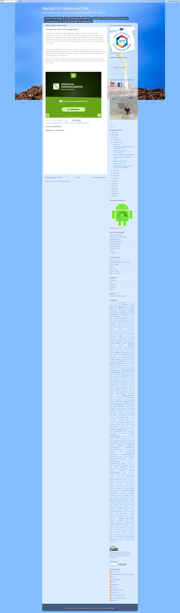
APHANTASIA (119, 330)
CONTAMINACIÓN (115, 372)
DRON (121, 392)
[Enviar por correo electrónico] (73, 120)
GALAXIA (123, 422)
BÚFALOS (112, 348)
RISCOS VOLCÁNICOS (116, 506)
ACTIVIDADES (114, 314)
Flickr (111, 282)
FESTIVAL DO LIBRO (128, 415)
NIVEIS (126, 468)
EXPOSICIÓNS (113, 415)
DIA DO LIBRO (128, 384)
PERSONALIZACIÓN (130, 483)
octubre (115, 144)
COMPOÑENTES (114, 368)
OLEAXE (118, 476)
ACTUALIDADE (115, 316)
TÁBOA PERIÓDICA (130, 516)
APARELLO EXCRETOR (123, 327)
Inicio (78, 177)
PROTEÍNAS (131, 493)
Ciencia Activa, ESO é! (116, 235)
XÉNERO (126, 538)
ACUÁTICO (124, 316)
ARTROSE (125, 332)
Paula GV (114, 587)
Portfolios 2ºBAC (86, 21)
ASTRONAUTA (121, 334)
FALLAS (119, 415)
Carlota (114, 577)
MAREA (111, 442)
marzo (115, 173)
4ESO (111, 309)
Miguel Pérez (115, 584)
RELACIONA (125, 499)
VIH (114, 536)
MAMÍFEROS (124, 440)
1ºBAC (125, 305)
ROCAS (133, 506)
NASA (116, 467)
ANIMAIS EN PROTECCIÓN (126, 323)
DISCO (117, 391)
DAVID (111, 377)
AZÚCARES (66, 123)
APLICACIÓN (126, 330)
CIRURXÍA (126, 365)
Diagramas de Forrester (120, 161)
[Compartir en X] (76, 120)
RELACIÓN (119, 499)
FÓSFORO (126, 419)
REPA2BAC (132, 499)
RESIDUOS (119, 502)
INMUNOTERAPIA (122, 433)
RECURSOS (113, 499)
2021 (113, 135)
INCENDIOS (128, 429)
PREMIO (122, 490)
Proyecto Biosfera (115, 246)
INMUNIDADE (113, 433)
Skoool (112, 250)
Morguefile (113, 287)
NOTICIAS (122, 470)
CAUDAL (132, 357)
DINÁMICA (124, 390)
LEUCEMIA (112, 438)
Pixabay (112, 289)
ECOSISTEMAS (121, 393)
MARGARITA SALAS (125, 442)
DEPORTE (116, 377)
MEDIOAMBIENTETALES (116, 449)
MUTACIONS (131, 465)
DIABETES (117, 390)
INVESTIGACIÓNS (115, 436)
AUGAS (127, 336)
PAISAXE (122, 477)
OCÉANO (112, 476)
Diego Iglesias (116, 579)
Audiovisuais (86, 18)
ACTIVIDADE (122, 311)
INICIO (125, 431)
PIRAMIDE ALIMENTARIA (116, 485)
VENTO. (118, 533)
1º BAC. (114, 305)
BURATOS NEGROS (122, 349)
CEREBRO (122, 361)
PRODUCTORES (114, 493)
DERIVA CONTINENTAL (128, 379)
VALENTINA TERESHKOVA (121, 531)
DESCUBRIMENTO (115, 381)
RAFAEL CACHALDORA (121, 497)
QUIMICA (126, 495)
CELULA (122, 359)
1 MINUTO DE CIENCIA (115, 302)
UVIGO (133, 529)
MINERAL (112, 458)
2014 (113, 193)
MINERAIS (132, 456)
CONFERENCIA (130, 369)
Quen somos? (57, 18)
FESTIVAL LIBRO (114, 417)
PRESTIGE (123, 492)
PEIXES (111, 483)
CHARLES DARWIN (130, 361)
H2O (133, 424)
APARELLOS (113, 330)
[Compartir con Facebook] (78, 120)
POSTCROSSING (130, 488)
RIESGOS (122, 504)
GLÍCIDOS (117, 424)
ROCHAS (112, 508)
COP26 (123, 372)
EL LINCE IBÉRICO (126, 399)
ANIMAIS (127, 322)
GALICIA (128, 422)
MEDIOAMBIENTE (130, 447)
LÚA (111, 440)
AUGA (120, 336)
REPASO (112, 501)
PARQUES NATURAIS (116, 479)
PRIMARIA (132, 492)
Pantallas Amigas (115, 243)
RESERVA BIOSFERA (122, 501)
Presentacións (74, 18)
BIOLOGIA (131, 343)
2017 (113, 186)
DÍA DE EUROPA (120, 384)
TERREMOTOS (119, 524)
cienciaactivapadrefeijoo (119, 597)
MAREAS (116, 442)
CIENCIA (113, 363)
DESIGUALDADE (125, 381)
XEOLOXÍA (113, 540)
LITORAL (130, 438)
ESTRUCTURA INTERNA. (117, 412)
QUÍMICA (132, 495)
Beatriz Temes (116, 571)
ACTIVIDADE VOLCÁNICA (126, 313)
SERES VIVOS (119, 513)
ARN (116, 332)
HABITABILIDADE (114, 426)
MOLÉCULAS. (113, 460)
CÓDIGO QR (120, 367)
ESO (129, 408)
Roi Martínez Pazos (117, 590)
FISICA (122, 417)
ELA (134, 399)
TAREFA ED (113, 518)
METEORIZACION (130, 453)
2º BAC (54, 123)
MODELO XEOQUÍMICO (129, 458)
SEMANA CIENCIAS (123, 511)
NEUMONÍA (131, 467)
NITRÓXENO (120, 468)
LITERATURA (123, 438)
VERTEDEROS (113, 534)
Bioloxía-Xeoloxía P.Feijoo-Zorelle (120, 262)
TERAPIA (124, 522)
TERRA (112, 524)
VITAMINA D (113, 538)
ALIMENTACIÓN (123, 320)
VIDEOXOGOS (131, 534)
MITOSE (120, 458)
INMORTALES (131, 431)
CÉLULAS (116, 361)
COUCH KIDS (113, 374)
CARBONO (112, 357)
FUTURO (118, 422)
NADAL (111, 467)
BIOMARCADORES (114, 347)
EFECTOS (112, 399)
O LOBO (118, 474)
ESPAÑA (133, 408)
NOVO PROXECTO (128, 472)
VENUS (124, 533)
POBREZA (112, 488)
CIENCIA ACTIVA (121, 363)
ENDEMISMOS (119, 403)
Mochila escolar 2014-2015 (118, 237)
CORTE (133, 372)
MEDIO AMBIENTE (126, 445)
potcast (111, 490)
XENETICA (132, 538)
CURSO (133, 376)
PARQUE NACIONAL (129, 477)
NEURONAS (113, 468)
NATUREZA (123, 467)
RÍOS (133, 504)
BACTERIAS (126, 341)
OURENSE (112, 477)
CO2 (130, 365)
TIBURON (112, 525)
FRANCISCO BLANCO (124, 420)
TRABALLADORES (114, 527)
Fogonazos (113, 268)
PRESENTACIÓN (114, 492)
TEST (133, 524)
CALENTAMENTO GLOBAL (117, 350)
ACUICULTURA (131, 316)
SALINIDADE (122, 508)
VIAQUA (119, 534)
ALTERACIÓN (131, 320)
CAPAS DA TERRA (122, 356)
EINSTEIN (118, 399)
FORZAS (120, 419)
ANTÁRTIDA (119, 325)
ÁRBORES (112, 332)
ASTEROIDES (131, 332)
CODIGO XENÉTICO (129, 367)
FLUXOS (132, 417)
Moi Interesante (114, 239)
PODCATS (118, 488)
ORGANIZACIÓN (130, 476)
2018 (113, 183)
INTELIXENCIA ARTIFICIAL (122, 435)
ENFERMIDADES (119, 405)
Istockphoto (113, 284)
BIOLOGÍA (112, 345)
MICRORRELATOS (124, 456)
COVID (119, 374)
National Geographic (116, 241)
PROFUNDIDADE (123, 493)
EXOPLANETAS (130, 413)
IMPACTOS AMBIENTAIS (117, 429)
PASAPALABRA (119, 481)
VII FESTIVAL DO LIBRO (70, 21)
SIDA (125, 513)
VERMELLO (132, 533)
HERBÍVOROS (124, 426)
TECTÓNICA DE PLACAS (126, 520)
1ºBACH (130, 305)
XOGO (133, 540)
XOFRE (127, 540)
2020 (113, 137)
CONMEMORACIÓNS (128, 370)
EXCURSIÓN (121, 413)
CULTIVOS (112, 376)
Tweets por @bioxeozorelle (118, 296)
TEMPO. (120, 522)
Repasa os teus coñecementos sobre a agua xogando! (122, 166)
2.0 (66, 18)
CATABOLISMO (126, 357)
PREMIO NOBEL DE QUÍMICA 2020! (124, 154)
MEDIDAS (112, 445)
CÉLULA (128, 359)
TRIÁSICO (121, 527)
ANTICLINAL (126, 325)
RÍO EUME (128, 504)
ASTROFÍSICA (113, 334)
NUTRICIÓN (113, 474)
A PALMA (115, 309)
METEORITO (113, 452)
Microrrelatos (97, 18)
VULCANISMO (119, 538)
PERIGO (121, 483)
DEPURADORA (117, 379)
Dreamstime (113, 280)
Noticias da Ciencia (115, 273)
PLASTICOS (124, 486)
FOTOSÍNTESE (113, 420)
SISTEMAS (120, 515)
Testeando (113, 252)
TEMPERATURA (113, 522)
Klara (113, 582)
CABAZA (132, 348)
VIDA (122, 534)
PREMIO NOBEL (129, 490)
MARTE (133, 442)
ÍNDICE (111, 431)
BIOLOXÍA (73, 123)
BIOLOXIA (121, 345)
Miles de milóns (114, 271)
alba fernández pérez (118, 595)
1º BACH (119, 305)
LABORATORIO (126, 436)
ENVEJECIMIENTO (130, 406)
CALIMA (127, 350)
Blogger (112, 608)
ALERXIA (115, 320)
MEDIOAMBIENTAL (115, 447)
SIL (128, 513)
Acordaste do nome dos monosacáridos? (120, 151)
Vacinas (111, 531)
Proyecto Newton (115, 248)
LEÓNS (133, 436)
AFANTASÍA (116, 318)
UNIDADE (128, 529)
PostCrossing (109, 18)
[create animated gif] (124, 124)
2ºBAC (127, 307)
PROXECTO (113, 495)
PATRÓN (126, 481)
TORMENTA (132, 525)
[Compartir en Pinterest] (80, 120)
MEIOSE (126, 449)
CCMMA (117, 359)
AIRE (130, 318)
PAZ (134, 481)
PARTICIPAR (113, 481)
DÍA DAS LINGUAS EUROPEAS (122, 383)
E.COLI (126, 391)
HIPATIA (133, 426)
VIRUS (133, 536)
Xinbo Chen (115, 592)
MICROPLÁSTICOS (114, 456)
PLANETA (112, 486)
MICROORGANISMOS (128, 454)
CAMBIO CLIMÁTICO (121, 352)
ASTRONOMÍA (130, 334)
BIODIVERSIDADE (115, 343)
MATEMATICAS (114, 443)
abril (114, 170)
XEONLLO (121, 540)
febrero (115, 175)
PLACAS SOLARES (129, 485)
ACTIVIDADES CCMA (127, 314)
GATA (133, 422)
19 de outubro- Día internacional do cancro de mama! (123, 147)
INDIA (133, 429)
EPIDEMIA (112, 408)
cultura (117, 376)
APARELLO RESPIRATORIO (126, 329)
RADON (111, 497)
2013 (113, 196)
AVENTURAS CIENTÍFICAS (117, 340)
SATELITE (112, 509)
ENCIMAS (112, 403)
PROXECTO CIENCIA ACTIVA (65, 9)
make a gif (112, 126)
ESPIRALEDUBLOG (122, 410)
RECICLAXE (131, 497)
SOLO (125, 515)
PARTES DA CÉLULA (129, 479)
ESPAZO (112, 410)
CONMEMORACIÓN (115, 370)
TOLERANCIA (124, 525)
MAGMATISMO (116, 440)
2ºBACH (132, 307)
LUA (134, 438)
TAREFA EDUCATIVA (126, 518)
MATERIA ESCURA (122, 443)
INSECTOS (132, 433)
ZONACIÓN (112, 542)
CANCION (120, 354)
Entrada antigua (99, 177)
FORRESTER (113, 419)
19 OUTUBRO (129, 302)
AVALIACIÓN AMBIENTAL (127, 338)
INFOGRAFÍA (118, 431)
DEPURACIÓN (123, 377)
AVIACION (126, 339)
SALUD (127, 508)
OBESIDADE (124, 474)
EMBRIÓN (112, 401)
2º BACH (59, 123)
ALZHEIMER (113, 322)
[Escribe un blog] (74, 120)
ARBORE (132, 330)
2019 (113, 181)
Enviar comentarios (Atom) (62, 181)
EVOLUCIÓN (113, 413)
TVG (126, 527)
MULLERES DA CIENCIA (118, 463)
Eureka (112, 266)
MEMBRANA (113, 451)
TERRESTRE (127, 524)
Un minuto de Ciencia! (52, 21)
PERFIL (116, 483)
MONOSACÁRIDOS (83, 123)
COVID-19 (123, 374)
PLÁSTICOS (132, 486)
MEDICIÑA (131, 443)
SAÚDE (126, 509)
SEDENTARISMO (114, 511)
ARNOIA (120, 332)
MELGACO (132, 449)
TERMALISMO (131, 522)
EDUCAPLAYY (113, 397)
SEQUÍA (130, 511)
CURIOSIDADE (125, 376)
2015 (113, 191)
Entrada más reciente (54, 177)
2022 (113, 132)
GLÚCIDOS (123, 424)
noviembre (116, 142)
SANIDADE (132, 508)
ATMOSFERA (113, 336)
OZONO (117, 477)
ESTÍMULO (132, 410)
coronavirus (127, 372)
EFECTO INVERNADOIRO (127, 397)
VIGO (111, 536)
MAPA (129, 440)
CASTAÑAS (118, 357)
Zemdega (94, 608)
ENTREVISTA (121, 406)
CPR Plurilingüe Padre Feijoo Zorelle (122, 574)
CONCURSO (122, 368)
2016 (113, 188)
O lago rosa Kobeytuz (119, 163)
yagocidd (114, 600)
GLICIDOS (112, 424)
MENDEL (121, 451)
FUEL (133, 420)
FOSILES (132, 419)
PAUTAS (130, 481)
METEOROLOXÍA (114, 454)
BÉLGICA (132, 341)
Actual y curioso (114, 259)
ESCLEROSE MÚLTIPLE (121, 408)
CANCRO (126, 354)
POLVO (123, 488)
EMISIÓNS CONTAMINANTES (125, 401)
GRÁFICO (129, 424)
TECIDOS (112, 520)
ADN (111, 318)
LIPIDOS (118, 438)
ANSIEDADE (113, 325)
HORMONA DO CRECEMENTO (124, 427)
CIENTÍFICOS (119, 365)
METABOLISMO (130, 451)
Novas (48, 18)
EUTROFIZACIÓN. (130, 412)
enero (115, 178)
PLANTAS (117, 486)
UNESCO (123, 529)
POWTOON (116, 490)
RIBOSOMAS (116, 504)
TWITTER (130, 527)
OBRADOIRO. (131, 474)
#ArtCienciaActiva (121, 18)
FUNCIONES (113, 422)
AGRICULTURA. (124, 318)
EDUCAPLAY (128, 396)
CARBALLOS (131, 356)
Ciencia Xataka (114, 264)
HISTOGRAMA (113, 427)
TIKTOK (118, 526)
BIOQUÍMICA (131, 347)
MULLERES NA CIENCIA (121, 465)
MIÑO (116, 458)
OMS (123, 476)
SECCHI (133, 509)
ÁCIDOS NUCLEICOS (123, 309)
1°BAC (123, 302)
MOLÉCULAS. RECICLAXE (127, 459)
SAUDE (119, 509)
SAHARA (117, 508)
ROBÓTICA (126, 506)
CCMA (112, 359)
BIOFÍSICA (124, 343)
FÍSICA (127, 417)
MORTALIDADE (131, 461)
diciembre (116, 139)
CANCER (115, 354)
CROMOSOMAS (131, 374)
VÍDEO (125, 534)
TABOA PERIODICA (120, 516)
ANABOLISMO (120, 322)
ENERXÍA (126, 403)
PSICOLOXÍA (120, 495)
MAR (133, 440)
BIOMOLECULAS (123, 347)
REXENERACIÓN (126, 502)
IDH (134, 427)
